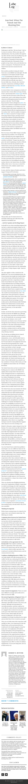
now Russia (5, 549)
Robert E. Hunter (13, 27)
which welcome (12, 192)
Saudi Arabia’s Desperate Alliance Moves (19, 694)
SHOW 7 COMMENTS (9, 701)
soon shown (6, 181)
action (3, 76)
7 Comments (23, 27)
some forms (23, 495)
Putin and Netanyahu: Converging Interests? (9, 695)
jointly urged (19, 93)
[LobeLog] (14, 7)
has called (23, 291)
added (21, 102)
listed (5, 113)
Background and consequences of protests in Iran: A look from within (13, 726)
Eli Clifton (10, 87)
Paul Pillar (17, 85)
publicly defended (8, 177)
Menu (4, 16)
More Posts (12, 686)
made (2, 138)
